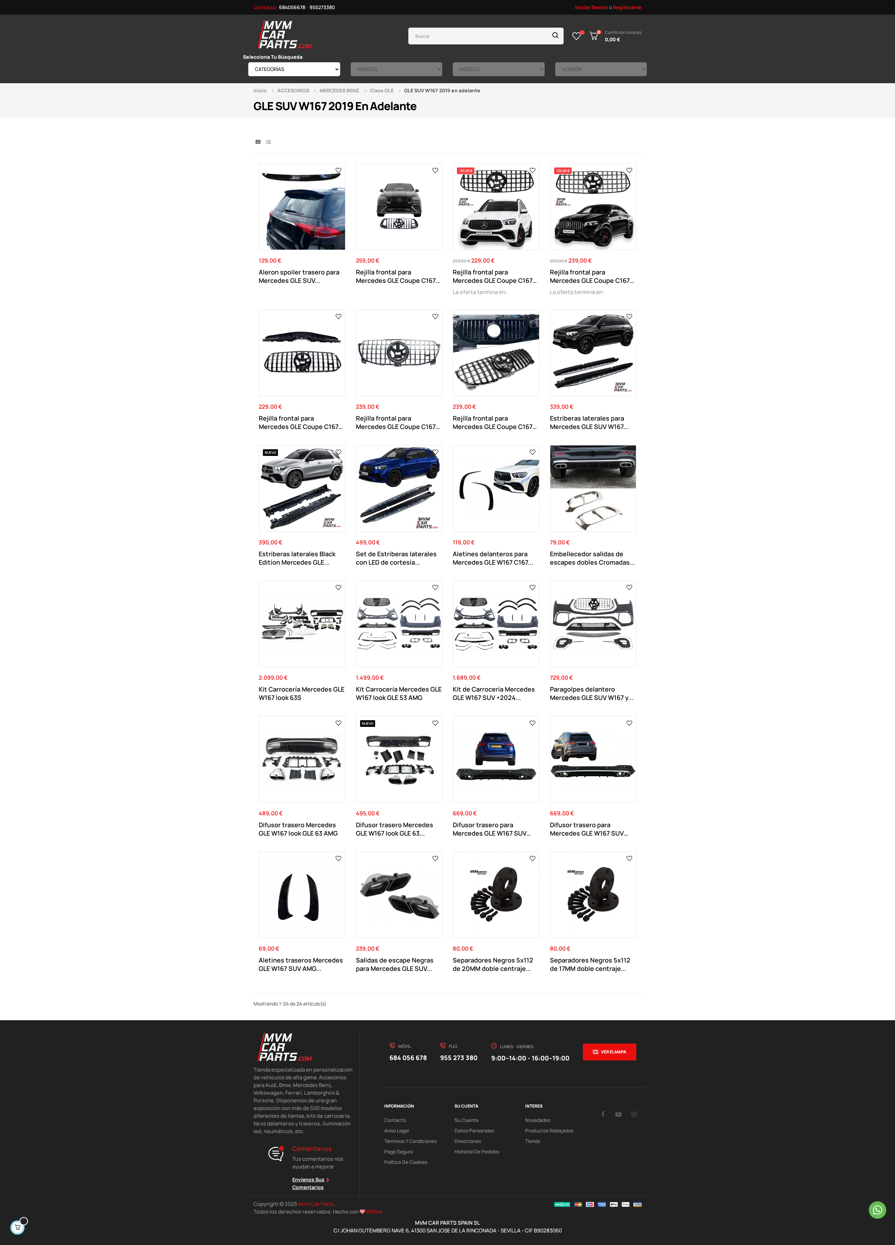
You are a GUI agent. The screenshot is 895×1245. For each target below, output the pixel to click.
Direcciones (467, 1141)
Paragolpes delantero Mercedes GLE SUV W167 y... (591, 693)
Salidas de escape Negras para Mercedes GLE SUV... (395, 964)
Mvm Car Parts (316, 1204)
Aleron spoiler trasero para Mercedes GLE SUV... (299, 276)
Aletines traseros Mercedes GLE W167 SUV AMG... (301, 964)
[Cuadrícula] (257, 141)
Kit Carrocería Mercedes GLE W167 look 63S (301, 693)
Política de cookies (405, 1162)
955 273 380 (459, 1057)
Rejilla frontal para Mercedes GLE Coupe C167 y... (396, 276)
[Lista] (268, 141)
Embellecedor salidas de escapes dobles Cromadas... (592, 558)
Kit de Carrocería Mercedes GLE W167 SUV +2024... (494, 693)
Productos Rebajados (549, 1130)
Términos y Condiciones (410, 1141)
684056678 (292, 7)
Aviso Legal (396, 1130)
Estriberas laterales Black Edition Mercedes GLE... (297, 558)
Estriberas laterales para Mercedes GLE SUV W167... (589, 422)
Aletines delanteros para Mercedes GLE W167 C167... (493, 558)
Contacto (395, 1120)
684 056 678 (408, 1057)
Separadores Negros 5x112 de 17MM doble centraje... (590, 964)
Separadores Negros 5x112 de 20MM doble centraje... (493, 964)
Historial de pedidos (476, 1151)
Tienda (532, 1141)
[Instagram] (634, 1114)
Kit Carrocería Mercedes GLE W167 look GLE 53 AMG (399, 693)
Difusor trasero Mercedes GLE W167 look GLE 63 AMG (298, 829)
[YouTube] (618, 1114)
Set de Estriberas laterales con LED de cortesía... (396, 558)
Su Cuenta (466, 1120)
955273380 (322, 7)
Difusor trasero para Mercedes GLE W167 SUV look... (490, 829)
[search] (555, 36)
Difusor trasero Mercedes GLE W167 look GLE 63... (394, 829)
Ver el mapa (613, 1052)
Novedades (537, 1120)
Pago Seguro (398, 1151)
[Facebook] (602, 1114)
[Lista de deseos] (576, 36)
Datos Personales (474, 1130)
